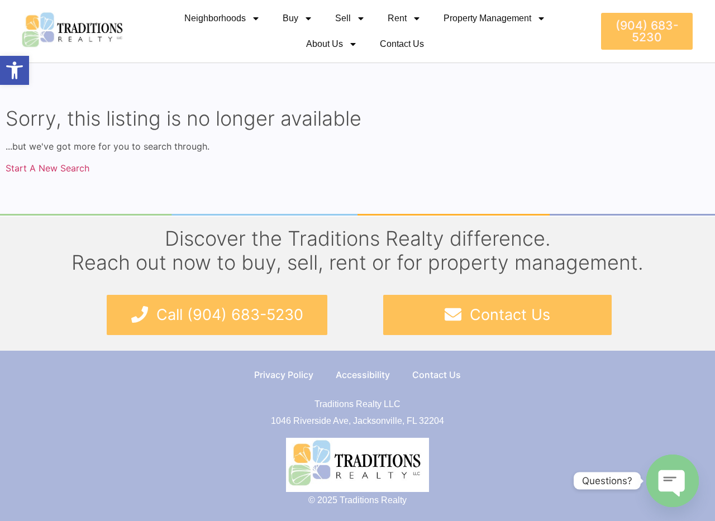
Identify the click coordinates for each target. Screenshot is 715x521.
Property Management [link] (487, 18)
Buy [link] (290, 18)
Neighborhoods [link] (215, 18)
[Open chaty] (672, 481)
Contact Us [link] (402, 44)
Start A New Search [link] (47, 168)
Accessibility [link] (363, 374)
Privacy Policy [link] (283, 374)
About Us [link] (324, 44)
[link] (14, 70)
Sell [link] (343, 18)
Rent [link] (397, 18)
